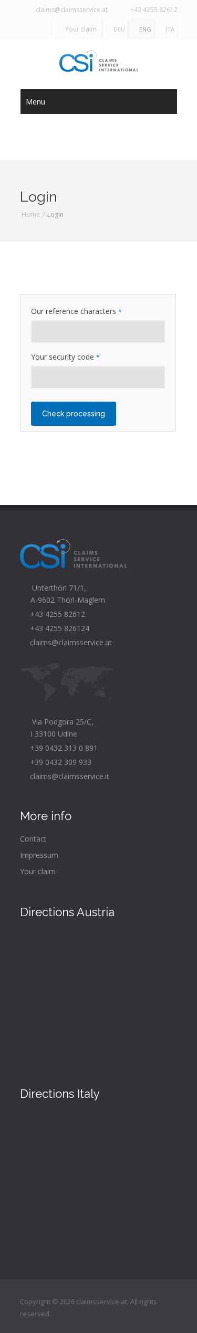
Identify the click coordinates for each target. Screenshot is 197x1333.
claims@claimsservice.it (67, 776)
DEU (117, 29)
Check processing (73, 414)
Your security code (65, 357)
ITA (168, 29)
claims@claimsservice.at (70, 9)
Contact (33, 839)
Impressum (39, 855)
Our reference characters (76, 311)
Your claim (79, 29)
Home (31, 214)
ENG (143, 29)
